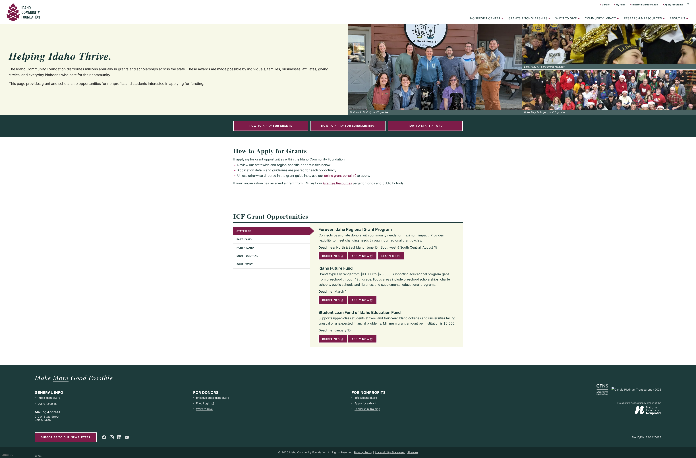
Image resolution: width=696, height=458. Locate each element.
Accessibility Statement (390, 452)
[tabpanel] (386, 285)
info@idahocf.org (49, 397)
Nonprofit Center (485, 18)
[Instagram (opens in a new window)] (112, 437)
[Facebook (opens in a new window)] (104, 437)
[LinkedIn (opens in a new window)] (119, 437)
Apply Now (361, 255)
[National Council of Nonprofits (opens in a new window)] (648, 409)
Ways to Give (566, 18)
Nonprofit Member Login (644, 4)
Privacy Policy (363, 452)
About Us (677, 18)
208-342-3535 (47, 403)
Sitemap (412, 452)
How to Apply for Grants (270, 125)
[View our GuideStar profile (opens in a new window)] (636, 389)
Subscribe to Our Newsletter (65, 437)
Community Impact (600, 18)
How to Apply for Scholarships (348, 125)
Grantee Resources (337, 183)
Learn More (391, 255)
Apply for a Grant (365, 403)
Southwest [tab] (245, 264)
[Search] (688, 4)
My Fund (620, 4)
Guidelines (331, 255)
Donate (606, 4)
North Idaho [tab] (245, 247)
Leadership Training (367, 409)
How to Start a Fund (425, 125)
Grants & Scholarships (528, 18)
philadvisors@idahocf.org (212, 397)
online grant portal (338, 176)
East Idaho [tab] (244, 239)
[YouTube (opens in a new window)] (127, 437)
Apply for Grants (673, 4)
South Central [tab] (247, 255)
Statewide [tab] (244, 231)
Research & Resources (643, 18)
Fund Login (203, 403)
